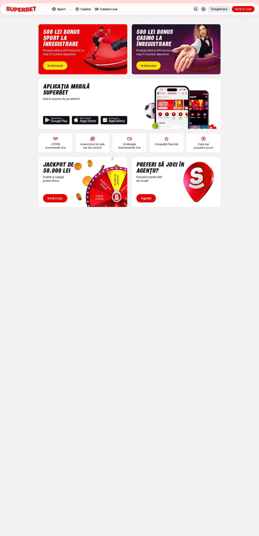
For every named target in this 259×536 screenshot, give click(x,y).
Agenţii (146, 198)
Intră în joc (55, 198)
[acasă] (21, 9)
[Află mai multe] (203, 9)
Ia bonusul (55, 65)
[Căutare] (196, 9)
